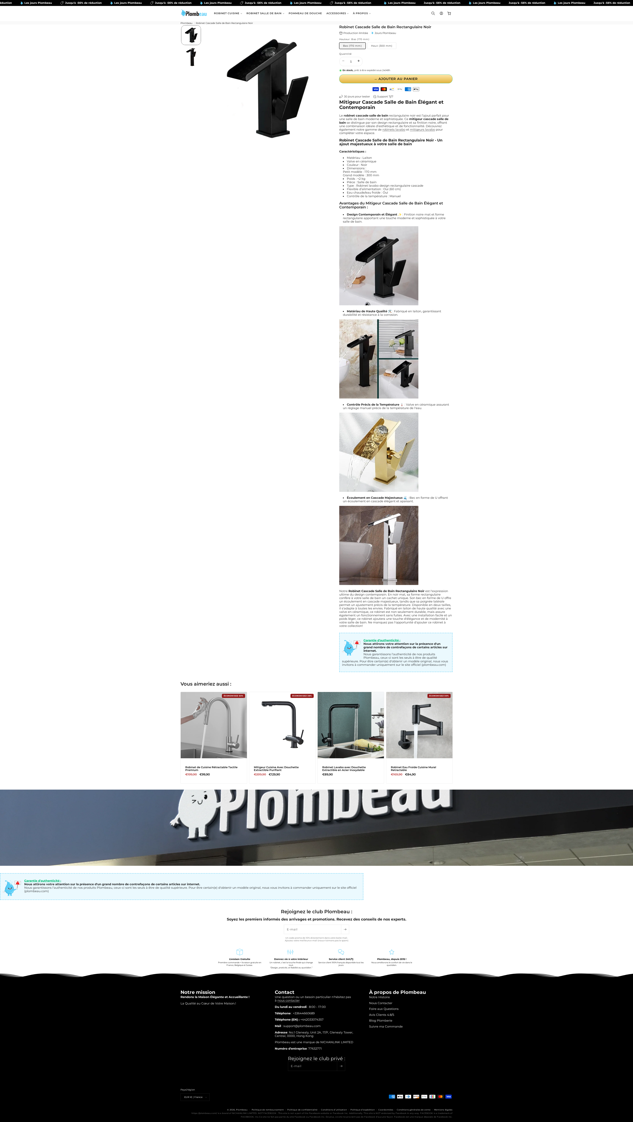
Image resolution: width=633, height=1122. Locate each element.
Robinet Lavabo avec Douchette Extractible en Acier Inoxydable (344, 769)
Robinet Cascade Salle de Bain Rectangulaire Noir (224, 23)
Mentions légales (443, 1109)
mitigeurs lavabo (422, 129)
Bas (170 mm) (352, 45)
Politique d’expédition (362, 1109)
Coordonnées (385, 1109)
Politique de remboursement (268, 1109)
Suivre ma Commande (386, 1026)
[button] (228, 13)
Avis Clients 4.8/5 (381, 1014)
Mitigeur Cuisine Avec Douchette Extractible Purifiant (276, 769)
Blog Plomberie (380, 1020)
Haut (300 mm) (381, 45)
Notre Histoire (379, 997)
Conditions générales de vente (413, 1109)
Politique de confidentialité (302, 1109)
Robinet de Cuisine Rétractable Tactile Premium (211, 769)
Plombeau (186, 23)
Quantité (345, 53)
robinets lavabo (393, 129)
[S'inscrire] (345, 929)
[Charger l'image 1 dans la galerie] (191, 35)
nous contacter (288, 1000)
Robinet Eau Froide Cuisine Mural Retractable (413, 769)
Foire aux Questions (384, 1009)
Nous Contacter (380, 1003)
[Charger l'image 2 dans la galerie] (191, 57)
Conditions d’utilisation (334, 1109)
